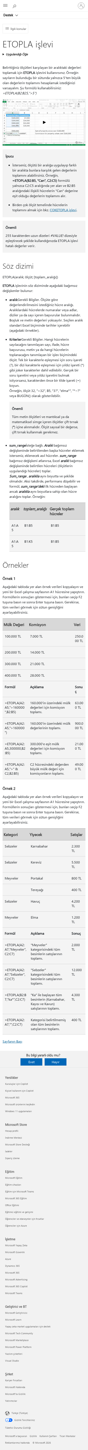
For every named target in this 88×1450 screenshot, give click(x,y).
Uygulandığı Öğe (17, 54)
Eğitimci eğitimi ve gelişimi (19, 1212)
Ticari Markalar (67, 1436)
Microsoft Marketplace (17, 1340)
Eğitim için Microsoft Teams (19, 1191)
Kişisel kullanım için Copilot (19, 1090)
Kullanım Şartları (48, 1436)
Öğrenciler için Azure (16, 1225)
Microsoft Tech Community (19, 1333)
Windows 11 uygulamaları (18, 1111)
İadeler (8, 1151)
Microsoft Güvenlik (15, 1252)
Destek (8, 15)
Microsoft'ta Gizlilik (15, 1394)
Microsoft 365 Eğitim (16, 1198)
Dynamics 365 (12, 1265)
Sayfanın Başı (12, 1041)
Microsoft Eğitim (13, 1177)
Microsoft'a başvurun (16, 1436)
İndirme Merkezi (13, 1137)
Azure (8, 1259)
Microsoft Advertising (16, 1279)
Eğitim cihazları (13, 1184)
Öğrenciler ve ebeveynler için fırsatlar (24, 1218)
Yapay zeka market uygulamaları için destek (27, 1326)
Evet (31, 1062)
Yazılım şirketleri (13, 1353)
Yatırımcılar (11, 1400)
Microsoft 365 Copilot (16, 1286)
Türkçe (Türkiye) (20, 1413)
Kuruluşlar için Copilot (16, 1083)
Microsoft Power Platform (18, 1347)
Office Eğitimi (12, 1205)
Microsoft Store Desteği (17, 1144)
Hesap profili (11, 1130)
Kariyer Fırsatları (13, 1380)
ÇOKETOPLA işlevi (63, 210)
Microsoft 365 (12, 1097)
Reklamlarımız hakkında (17, 1442)
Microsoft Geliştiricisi (16, 1312)
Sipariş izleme (12, 1158)
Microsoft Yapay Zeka (16, 1245)
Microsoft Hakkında (15, 1387)
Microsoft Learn (13, 1319)
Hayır (56, 1062)
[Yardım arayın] (15, 5)
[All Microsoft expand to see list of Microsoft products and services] (5, 6)
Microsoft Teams (13, 1293)
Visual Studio (12, 1360)
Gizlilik (33, 1436)
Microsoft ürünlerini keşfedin (20, 1104)
